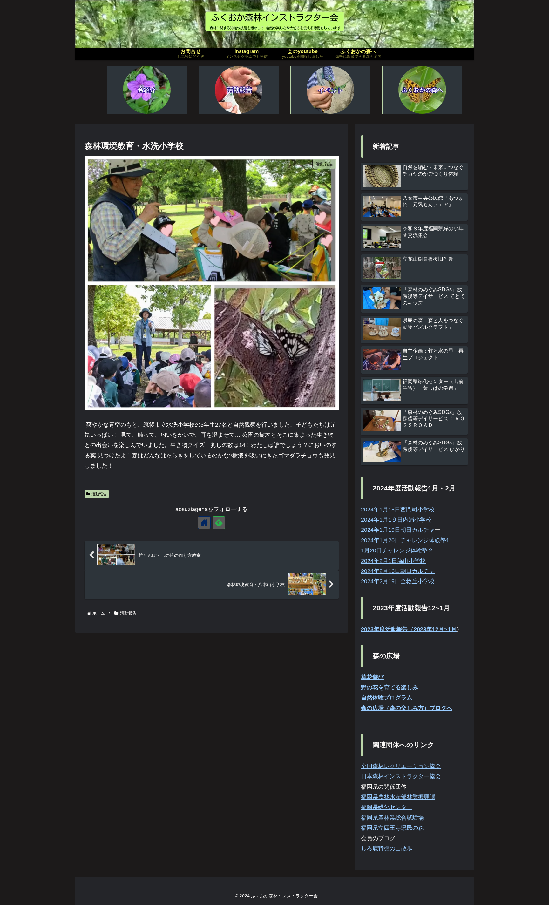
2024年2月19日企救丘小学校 (398, 581)
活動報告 (99, 494)
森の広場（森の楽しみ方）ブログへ (406, 708)
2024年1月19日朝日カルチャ (398, 530)
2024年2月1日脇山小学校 (393, 561)
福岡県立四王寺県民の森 (392, 828)
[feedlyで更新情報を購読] (219, 522)
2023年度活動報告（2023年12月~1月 (409, 629)
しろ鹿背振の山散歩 (386, 848)
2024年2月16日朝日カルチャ (398, 571)
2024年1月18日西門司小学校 (398, 509)
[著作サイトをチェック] (204, 522)
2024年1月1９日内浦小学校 (396, 520)
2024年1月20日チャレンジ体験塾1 (405, 540)
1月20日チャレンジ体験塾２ (397, 550)
